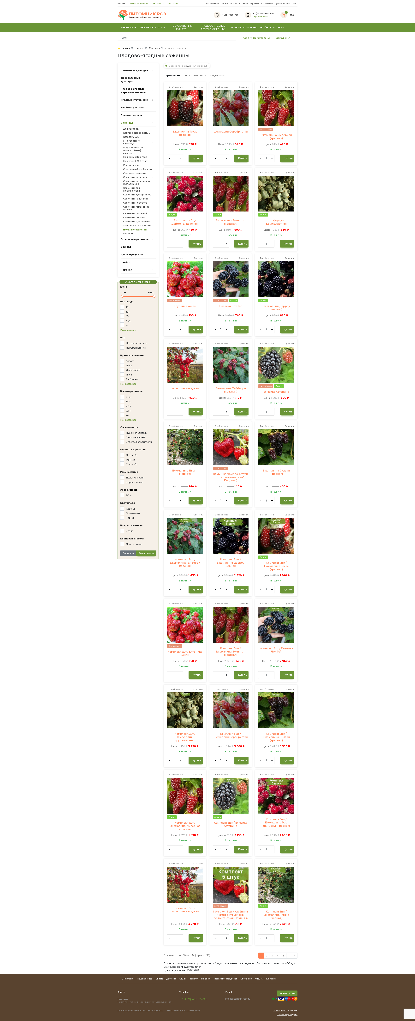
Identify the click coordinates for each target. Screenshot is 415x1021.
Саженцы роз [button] (127, 27)
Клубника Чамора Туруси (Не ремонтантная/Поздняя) (230, 477)
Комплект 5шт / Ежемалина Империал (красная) (185, 826)
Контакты (271, 979)
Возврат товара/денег (225, 979)
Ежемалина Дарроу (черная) (276, 308)
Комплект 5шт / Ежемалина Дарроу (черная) (230, 563)
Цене (203, 75)
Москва (122, 3)
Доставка (235, 3)
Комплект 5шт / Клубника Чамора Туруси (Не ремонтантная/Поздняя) (230, 915)
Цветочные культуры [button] (152, 27)
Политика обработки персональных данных (140, 1010)
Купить (196, 158)
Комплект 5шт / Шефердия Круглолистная (185, 737)
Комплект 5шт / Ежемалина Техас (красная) (276, 566)
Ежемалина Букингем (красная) (230, 222)
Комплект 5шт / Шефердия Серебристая (230, 735)
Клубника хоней (185, 306)
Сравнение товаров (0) (256, 37)
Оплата (224, 3)
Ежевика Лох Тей (230, 306)
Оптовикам (267, 3)
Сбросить (128, 553)
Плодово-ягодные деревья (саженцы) (187, 66)
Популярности (217, 75)
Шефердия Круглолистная (276, 222)
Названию (191, 75)
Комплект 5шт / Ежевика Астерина (230, 824)
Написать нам (287, 993)
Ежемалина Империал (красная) (276, 136)
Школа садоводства (287, 1014)
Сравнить (198, 87)
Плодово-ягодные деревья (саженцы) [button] (213, 27)
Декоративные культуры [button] (182, 27)
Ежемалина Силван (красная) (276, 472)
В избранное (175, 87)
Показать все (128, 330)
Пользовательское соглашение (183, 1010)
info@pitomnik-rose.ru (237, 998)
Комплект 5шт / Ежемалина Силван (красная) (276, 737)
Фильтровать (146, 553)
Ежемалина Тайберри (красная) (230, 390)
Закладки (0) (282, 37)
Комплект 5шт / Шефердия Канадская (184, 910)
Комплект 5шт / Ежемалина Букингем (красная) (230, 651)
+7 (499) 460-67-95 (193, 999)
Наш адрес (123, 999)
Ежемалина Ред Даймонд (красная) (184, 222)
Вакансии (206, 979)
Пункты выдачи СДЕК (285, 3)
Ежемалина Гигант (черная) (185, 472)
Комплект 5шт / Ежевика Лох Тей (276, 650)
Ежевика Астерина (276, 391)
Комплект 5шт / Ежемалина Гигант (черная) (276, 915)
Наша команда (144, 979)
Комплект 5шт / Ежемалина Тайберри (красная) (185, 563)
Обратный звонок (260, 17)
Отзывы (259, 979)
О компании (212, 3)
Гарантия (254, 3)
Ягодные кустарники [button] (243, 27)
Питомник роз (280, 1010)
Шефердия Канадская (184, 388)
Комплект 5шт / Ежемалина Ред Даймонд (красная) (276, 822)
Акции (245, 3)
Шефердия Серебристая (230, 131)
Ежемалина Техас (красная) (185, 133)
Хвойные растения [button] (272, 27)
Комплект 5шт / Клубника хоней (185, 653)
